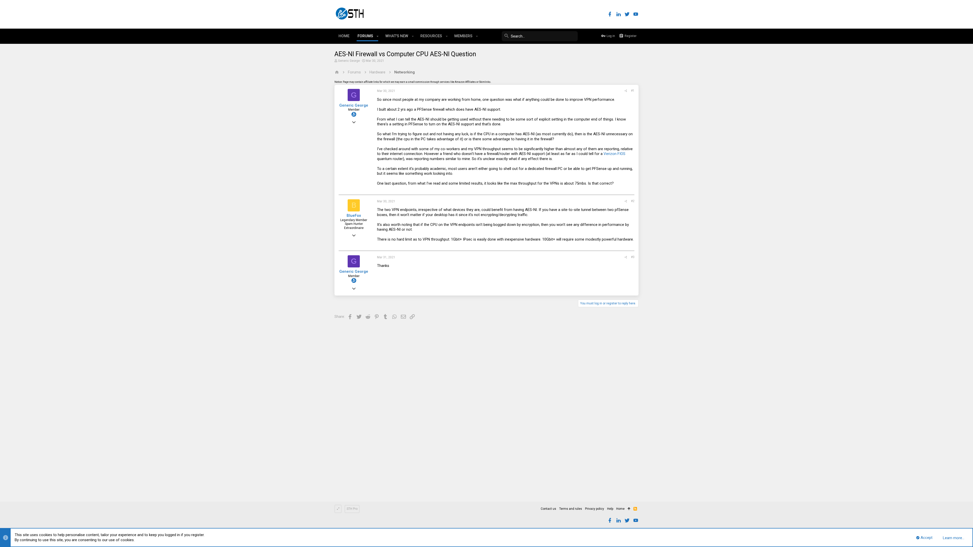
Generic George (349, 61)
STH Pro (352, 509)
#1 (632, 90)
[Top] (629, 509)
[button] (377, 36)
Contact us (548, 509)
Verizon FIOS (614, 153)
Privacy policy (594, 509)
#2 (632, 201)
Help (610, 509)
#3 (632, 257)
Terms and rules (570, 509)
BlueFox (354, 215)
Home (620, 509)
